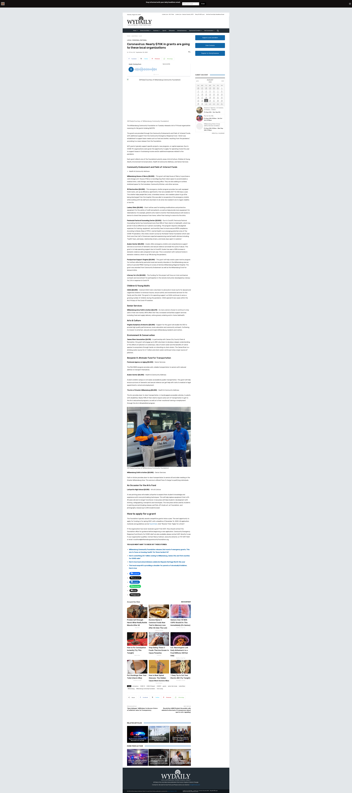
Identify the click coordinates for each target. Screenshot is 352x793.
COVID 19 (142, 686)
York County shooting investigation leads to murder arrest (159, 739)
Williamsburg (131, 688)
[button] (218, 30)
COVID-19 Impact (151, 686)
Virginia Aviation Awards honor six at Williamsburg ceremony (180, 739)
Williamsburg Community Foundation (145, 688)
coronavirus (135, 686)
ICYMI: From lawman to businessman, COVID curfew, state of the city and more (180, 762)
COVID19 (159, 686)
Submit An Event (201, 75)
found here (153, 524)
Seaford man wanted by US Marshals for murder (137, 739)
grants (164, 686)
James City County (172, 686)
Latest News (134, 36)
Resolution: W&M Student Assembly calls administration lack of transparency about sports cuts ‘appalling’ (176, 710)
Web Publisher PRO (172, 791)
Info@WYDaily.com (195, 784)
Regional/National (140, 40)
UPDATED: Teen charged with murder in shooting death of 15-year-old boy (137, 762)
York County (160, 688)
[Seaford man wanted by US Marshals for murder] (137, 734)
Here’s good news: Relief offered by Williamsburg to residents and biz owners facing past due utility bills (159, 761)
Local (140, 36)
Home (128, 36)
